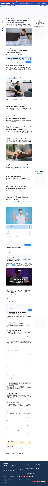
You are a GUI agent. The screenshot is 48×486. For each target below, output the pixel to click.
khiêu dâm (25, 167)
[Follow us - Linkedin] (11, 470)
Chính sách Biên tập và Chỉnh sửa (30, 468)
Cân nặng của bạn (9, 235)
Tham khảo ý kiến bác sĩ (43, 5)
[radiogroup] (28, 230)
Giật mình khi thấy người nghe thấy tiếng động (15, 330)
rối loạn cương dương (12, 265)
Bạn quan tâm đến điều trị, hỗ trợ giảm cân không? (13, 236)
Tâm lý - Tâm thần (8, 18)
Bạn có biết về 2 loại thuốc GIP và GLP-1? (12, 239)
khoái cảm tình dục (18, 264)
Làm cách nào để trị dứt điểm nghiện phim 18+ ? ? (16, 402)
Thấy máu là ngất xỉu (12, 365)
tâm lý (12, 141)
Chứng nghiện (12, 18)
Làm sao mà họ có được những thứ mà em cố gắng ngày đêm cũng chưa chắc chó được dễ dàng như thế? (19, 384)
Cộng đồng (21, 469)
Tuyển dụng (37, 468)
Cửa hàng (21, 471)
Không (11, 241)
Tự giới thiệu (37, 465)
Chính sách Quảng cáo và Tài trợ (30, 469)
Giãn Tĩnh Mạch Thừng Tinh (13, 411)
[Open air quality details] (3, 20)
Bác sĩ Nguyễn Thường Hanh (40, 23)
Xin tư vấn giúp (11, 321)
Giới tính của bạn (9, 229)
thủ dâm (21, 292)
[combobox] (29, 233)
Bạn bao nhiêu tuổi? (9, 231)
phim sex (13, 69)
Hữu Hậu (37, 26)
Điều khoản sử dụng (28, 465)
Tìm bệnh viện (21, 467)
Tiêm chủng (4, 5)
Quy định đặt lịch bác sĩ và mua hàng (30, 473)
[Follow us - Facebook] (8, 470)
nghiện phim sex (10, 264)
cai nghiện (14, 127)
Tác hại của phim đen (21, 22)
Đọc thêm (8, 317)
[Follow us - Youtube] (13, 470)
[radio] (26, 229)
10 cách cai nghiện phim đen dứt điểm (11, 22)
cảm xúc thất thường (12, 339)
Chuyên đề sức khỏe (22, 464)
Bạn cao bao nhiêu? (9, 233)
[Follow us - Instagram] (10, 470)
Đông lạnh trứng (15, 5)
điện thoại (24, 123)
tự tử (9, 374)
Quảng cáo (37, 469)
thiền (17, 68)
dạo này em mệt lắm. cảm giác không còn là (15, 393)
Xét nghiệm (9, 5)
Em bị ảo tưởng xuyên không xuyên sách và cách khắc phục (17, 312)
